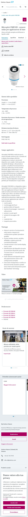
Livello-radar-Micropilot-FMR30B (10, 15)
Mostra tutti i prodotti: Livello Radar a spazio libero (12, 42)
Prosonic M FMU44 (9, 317)
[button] (14, 434)
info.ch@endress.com (10, 460)
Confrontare (23, 24)
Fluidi (5, 381)
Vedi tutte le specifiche (8, 143)
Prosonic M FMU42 (9, 315)
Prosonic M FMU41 (9, 313)
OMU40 (5, 319)
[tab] (5, 37)
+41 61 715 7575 (9, 456)
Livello (5, 12)
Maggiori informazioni (10, 385)
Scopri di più (7, 353)
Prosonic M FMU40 (9, 311)
